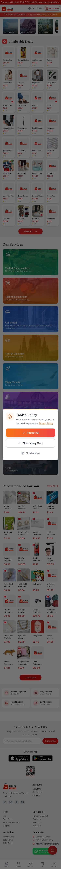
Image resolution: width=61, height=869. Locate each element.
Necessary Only (33, 443)
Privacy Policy (46, 423)
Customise (33, 453)
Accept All (33, 433)
